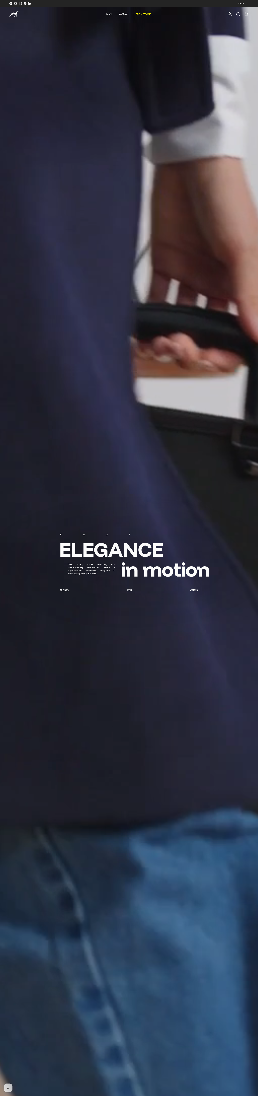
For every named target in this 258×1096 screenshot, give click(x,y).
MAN (109, 14)
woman (194, 590)
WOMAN (123, 14)
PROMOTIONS (143, 14)
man (129, 590)
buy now (64, 590)
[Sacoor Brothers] (14, 14)
